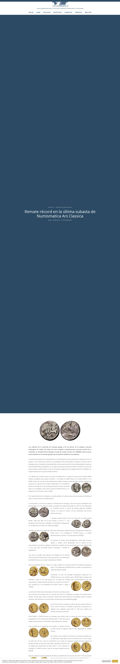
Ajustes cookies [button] (106, 661)
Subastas (51, 207)
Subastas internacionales (63, 207)
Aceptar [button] (115, 661)
